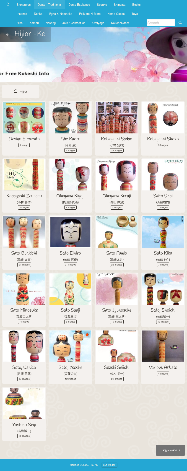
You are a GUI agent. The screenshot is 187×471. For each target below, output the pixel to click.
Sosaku (102, 4)
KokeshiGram (120, 23)
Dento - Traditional (50, 4)
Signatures (24, 4)
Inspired (22, 13)
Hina (20, 23)
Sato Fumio (116, 253)
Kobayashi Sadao (116, 139)
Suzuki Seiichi (116, 367)
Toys (135, 13)
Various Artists (163, 367)
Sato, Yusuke (70, 367)
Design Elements (24, 139)
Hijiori (24, 91)
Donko (38, 13)
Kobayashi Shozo (163, 139)
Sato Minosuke (24, 310)
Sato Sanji (70, 310)
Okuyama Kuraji (116, 196)
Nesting (51, 23)
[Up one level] (7, 35)
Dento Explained (79, 4)
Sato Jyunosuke (116, 310)
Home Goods (116, 13)
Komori (34, 23)
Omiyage (98, 23)
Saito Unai (163, 196)
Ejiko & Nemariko (60, 13)
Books (136, 4)
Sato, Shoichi (163, 310)
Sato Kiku (163, 253)
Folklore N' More (90, 13)
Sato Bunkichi (24, 253)
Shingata (119, 4)
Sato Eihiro (70, 253)
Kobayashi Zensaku (24, 196)
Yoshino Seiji (24, 425)
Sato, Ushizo (24, 367)
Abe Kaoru (70, 139)
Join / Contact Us (74, 23)
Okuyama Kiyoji (70, 196)
